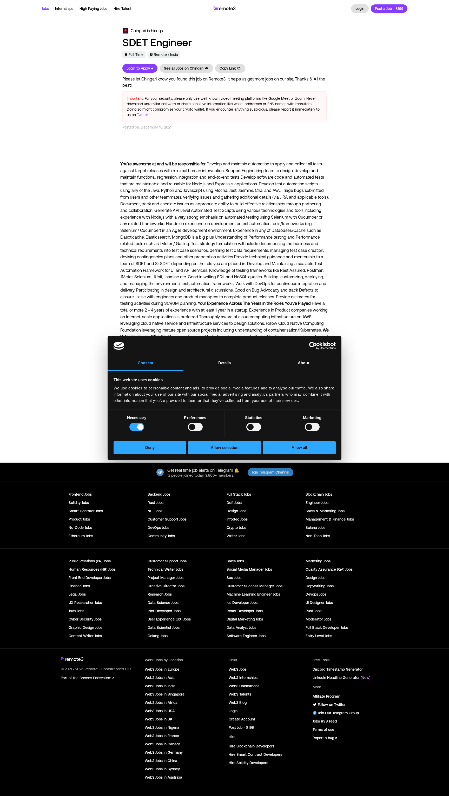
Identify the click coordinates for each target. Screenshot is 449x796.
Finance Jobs (79, 586)
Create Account (242, 719)
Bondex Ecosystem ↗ (97, 678)
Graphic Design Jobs (85, 627)
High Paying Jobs (93, 8)
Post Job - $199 (241, 727)
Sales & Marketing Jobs (325, 511)
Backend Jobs (159, 494)
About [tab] (303, 363)
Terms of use (323, 729)
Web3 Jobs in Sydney (162, 769)
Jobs (45, 8)
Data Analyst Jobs (241, 627)
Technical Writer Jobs (165, 569)
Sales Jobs (235, 561)
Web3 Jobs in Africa (161, 702)
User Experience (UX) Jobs (169, 619)
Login (359, 8)
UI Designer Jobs (319, 603)
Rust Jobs (155, 503)
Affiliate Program (326, 696)
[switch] (195, 428)
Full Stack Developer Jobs (327, 627)
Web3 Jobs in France (162, 736)
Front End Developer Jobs (90, 578)
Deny (150, 447)
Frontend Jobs (80, 494)
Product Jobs (79, 519)
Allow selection (225, 447)
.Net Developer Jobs (164, 611)
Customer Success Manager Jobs (254, 586)
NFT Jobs (155, 511)
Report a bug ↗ (325, 738)
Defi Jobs (234, 503)
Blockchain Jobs (319, 494)
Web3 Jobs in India (160, 686)
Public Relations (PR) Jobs (90, 561)
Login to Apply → (140, 68)
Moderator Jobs (318, 619)
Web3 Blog (238, 702)
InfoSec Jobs (237, 519)
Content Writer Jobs (85, 636)
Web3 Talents (240, 694)
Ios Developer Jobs (242, 603)
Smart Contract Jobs (86, 511)
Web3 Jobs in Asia (160, 678)
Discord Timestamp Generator (338, 669)
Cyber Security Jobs (85, 619)
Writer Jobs (236, 536)
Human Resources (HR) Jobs (92, 569)
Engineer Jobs (317, 503)
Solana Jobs (315, 527)
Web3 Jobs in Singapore (164, 694)
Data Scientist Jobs (164, 627)
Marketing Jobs (318, 561)
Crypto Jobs (236, 527)
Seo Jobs (234, 578)
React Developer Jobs (245, 611)
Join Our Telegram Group (338, 713)
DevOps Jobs (158, 527)
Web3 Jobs (238, 669)
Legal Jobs (77, 594)
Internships (64, 8)
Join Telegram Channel (270, 472)
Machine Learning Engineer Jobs (253, 594)
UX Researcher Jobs (85, 603)
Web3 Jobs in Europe (162, 669)
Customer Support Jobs (167, 519)
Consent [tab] (145, 363)
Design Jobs (236, 511)
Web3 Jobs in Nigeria (162, 727)
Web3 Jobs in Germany (164, 752)
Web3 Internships (243, 678)
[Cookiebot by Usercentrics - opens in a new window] (313, 346)
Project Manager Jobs (165, 578)
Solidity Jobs (79, 503)
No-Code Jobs (80, 527)
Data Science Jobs (163, 603)
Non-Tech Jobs (318, 536)
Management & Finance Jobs (330, 519)
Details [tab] (224, 363)
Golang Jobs (158, 636)
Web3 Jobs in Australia (163, 777)
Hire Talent (122, 8)
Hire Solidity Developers (248, 763)
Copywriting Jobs (320, 586)
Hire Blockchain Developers (251, 746)
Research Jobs (160, 594)
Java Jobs (76, 611)
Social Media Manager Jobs (249, 569)
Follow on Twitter (332, 705)
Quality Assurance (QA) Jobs (329, 569)
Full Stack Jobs (239, 494)
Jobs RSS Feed (325, 721)
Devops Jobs (316, 594)
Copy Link (228, 68)
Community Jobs (161, 536)
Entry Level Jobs (319, 636)
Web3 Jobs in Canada (163, 744)
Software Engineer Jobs (246, 636)
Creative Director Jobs (166, 586)
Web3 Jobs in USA (160, 711)
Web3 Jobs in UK (158, 719)
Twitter (142, 115)
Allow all (299, 447)
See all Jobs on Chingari (183, 68)
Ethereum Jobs (81, 536)
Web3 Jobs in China (161, 761)
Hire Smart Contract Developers (255, 754)
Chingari (138, 30)
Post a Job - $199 (389, 8)
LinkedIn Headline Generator (341, 678)
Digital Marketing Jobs (245, 619)
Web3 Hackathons (244, 686)
